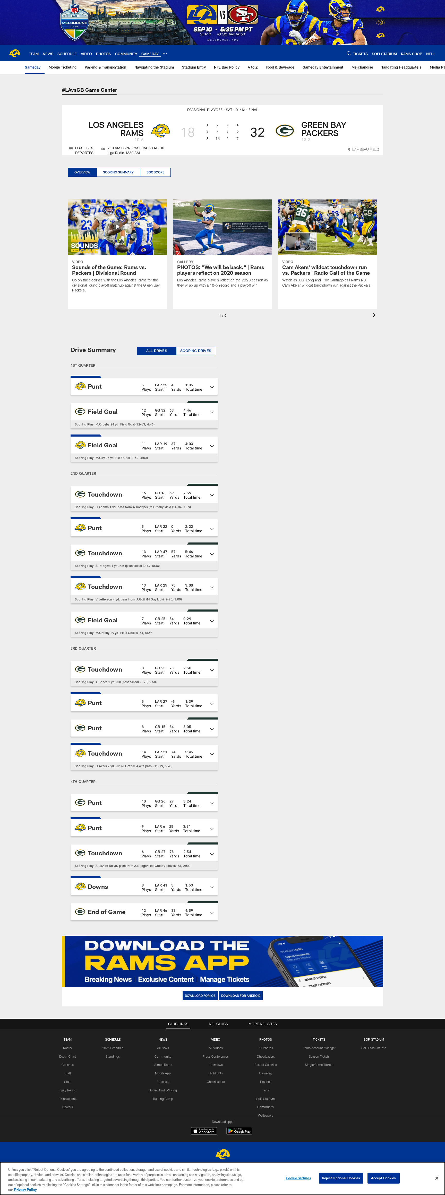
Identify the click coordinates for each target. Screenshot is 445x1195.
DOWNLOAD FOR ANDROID (240, 995)
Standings (113, 1056)
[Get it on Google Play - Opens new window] (239, 1133)
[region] (222, 1178)
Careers (67, 1107)
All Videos (216, 1048)
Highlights (216, 1073)
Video (215, 1039)
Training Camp (163, 1098)
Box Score (155, 172)
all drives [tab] (156, 350)
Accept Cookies (383, 1178)
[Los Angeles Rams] (222, 1155)
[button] (144, 386)
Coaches (68, 1064)
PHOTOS (265, 1039)
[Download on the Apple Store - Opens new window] (204, 1131)
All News (163, 1048)
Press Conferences (216, 1056)
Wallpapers (265, 1115)
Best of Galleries (265, 1064)
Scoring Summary (118, 172)
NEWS (163, 1039)
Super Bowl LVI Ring (163, 1090)
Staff (67, 1073)
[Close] (436, 1178)
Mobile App (163, 1073)
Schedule (113, 1039)
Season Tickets (319, 1056)
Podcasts (163, 1081)
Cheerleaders (216, 1081)
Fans (265, 1090)
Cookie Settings (298, 1178)
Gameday (265, 1073)
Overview (82, 172)
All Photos (266, 1048)
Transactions (67, 1098)
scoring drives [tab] (195, 350)
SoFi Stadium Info (373, 1048)
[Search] (349, 53)
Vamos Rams (163, 1064)
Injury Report (67, 1090)
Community (163, 1056)
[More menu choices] (165, 53)
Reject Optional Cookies (341, 1178)
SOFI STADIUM (374, 1039)
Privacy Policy (25, 1190)
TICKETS (319, 1039)
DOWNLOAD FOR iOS (200, 995)
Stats (67, 1081)
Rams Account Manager (319, 1048)
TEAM (68, 1039)
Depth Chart (67, 1056)
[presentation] (375, 316)
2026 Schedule (112, 1048)
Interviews (216, 1064)
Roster (67, 1048)
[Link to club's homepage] (14, 53)
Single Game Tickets (319, 1064)
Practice (265, 1081)
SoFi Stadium (265, 1098)
